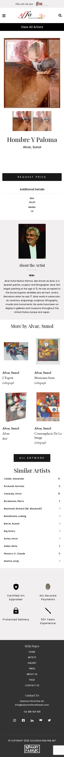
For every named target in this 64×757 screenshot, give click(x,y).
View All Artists (32, 27)
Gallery (32, 663)
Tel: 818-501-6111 (32, 711)
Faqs (32, 679)
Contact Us (32, 685)
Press (32, 668)
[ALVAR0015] (32, 73)
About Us (32, 674)
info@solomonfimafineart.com (32, 704)
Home (32, 651)
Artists (32, 657)
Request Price (32, 177)
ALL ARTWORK (32, 458)
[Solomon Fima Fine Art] (32, 15)
